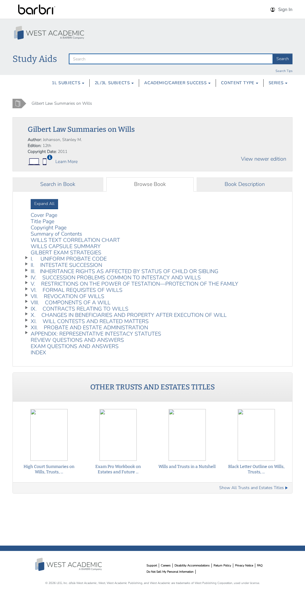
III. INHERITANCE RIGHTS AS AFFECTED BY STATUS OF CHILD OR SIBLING (124, 271)
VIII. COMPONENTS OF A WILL (71, 302)
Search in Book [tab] (57, 184)
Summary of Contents (56, 233)
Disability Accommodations (192, 565)
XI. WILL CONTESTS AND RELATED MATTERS (90, 321)
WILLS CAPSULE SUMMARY (66, 246)
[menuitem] (68, 83)
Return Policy (222, 565)
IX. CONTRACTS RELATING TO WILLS (79, 308)
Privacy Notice (244, 565)
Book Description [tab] (245, 184)
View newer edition (263, 158)
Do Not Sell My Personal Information (170, 572)
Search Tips (284, 71)
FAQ (260, 565)
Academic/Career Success (176, 83)
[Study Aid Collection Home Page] (50, 33)
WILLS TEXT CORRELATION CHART (75, 240)
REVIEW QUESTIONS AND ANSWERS (77, 340)
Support (152, 565)
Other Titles (152, 387)
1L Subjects (67, 83)
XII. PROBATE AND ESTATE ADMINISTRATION (89, 327)
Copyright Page (48, 227)
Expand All (44, 203)
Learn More (66, 162)
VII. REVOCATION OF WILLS (67, 296)
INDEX (38, 352)
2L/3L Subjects (113, 83)
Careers (166, 565)
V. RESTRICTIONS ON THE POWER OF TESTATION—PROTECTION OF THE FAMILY (134, 283)
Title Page (42, 221)
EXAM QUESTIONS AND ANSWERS (75, 346)
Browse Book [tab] (150, 184)
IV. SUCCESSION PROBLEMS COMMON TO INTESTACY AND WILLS (116, 277)
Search (282, 59)
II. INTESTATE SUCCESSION (66, 265)
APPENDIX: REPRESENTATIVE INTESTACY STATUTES (96, 333)
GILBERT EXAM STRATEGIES (66, 252)
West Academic (69, 564)
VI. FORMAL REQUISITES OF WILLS (76, 290)
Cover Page (44, 215)
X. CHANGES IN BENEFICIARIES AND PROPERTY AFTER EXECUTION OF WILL (129, 315)
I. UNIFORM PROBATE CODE (69, 258)
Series (277, 83)
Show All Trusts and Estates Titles (251, 487)
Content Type (238, 83)
